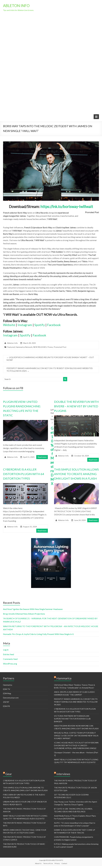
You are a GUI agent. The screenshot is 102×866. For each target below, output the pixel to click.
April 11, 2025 (29, 457)
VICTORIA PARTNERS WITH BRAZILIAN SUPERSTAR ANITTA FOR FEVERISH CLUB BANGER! (72, 719)
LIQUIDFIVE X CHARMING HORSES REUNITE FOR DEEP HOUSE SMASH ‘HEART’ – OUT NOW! (50, 358)
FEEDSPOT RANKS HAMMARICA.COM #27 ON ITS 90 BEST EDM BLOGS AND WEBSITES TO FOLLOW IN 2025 (50, 369)
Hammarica (7, 685)
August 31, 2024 (30, 526)
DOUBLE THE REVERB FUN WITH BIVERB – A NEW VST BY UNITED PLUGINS (76, 406)
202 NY (6, 702)
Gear (8, 774)
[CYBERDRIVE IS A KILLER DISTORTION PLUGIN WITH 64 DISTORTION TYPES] (25, 484)
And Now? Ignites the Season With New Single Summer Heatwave (33, 609)
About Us (38, 863)
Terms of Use (48, 863)
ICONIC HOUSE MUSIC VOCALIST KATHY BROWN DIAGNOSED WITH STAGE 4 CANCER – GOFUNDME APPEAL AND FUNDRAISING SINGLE (76, 745)
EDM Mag (7, 693)
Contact (64, 863)
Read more (42, 457)
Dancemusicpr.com (11, 698)
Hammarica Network (24, 347)
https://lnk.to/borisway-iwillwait (67, 206)
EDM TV (6, 689)
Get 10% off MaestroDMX (52, 456)
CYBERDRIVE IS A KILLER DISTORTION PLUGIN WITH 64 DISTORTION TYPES (23, 474)
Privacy (57, 863)
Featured (11, 347)
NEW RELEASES (40, 347)
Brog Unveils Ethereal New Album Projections (24, 613)
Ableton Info (12, 343)
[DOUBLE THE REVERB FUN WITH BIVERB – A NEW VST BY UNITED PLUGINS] (76, 416)
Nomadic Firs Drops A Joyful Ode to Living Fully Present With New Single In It (38, 634)
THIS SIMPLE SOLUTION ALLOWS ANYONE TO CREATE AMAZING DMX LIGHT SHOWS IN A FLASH (76, 474)
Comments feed (10, 659)
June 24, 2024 (80, 520)
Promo (50, 347)
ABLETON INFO (16, 5)
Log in (5, 649)
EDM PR (6, 706)
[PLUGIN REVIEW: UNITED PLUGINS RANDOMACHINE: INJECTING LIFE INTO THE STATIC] (25, 421)
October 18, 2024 (81, 456)
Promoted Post (60, 347)
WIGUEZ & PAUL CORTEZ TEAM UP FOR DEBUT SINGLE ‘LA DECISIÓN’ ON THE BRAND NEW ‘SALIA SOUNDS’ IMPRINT (76, 735)
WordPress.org (10, 663)
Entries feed (8, 654)
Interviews (63, 774)
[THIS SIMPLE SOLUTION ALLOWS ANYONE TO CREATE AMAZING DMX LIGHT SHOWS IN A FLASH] (76, 484)
